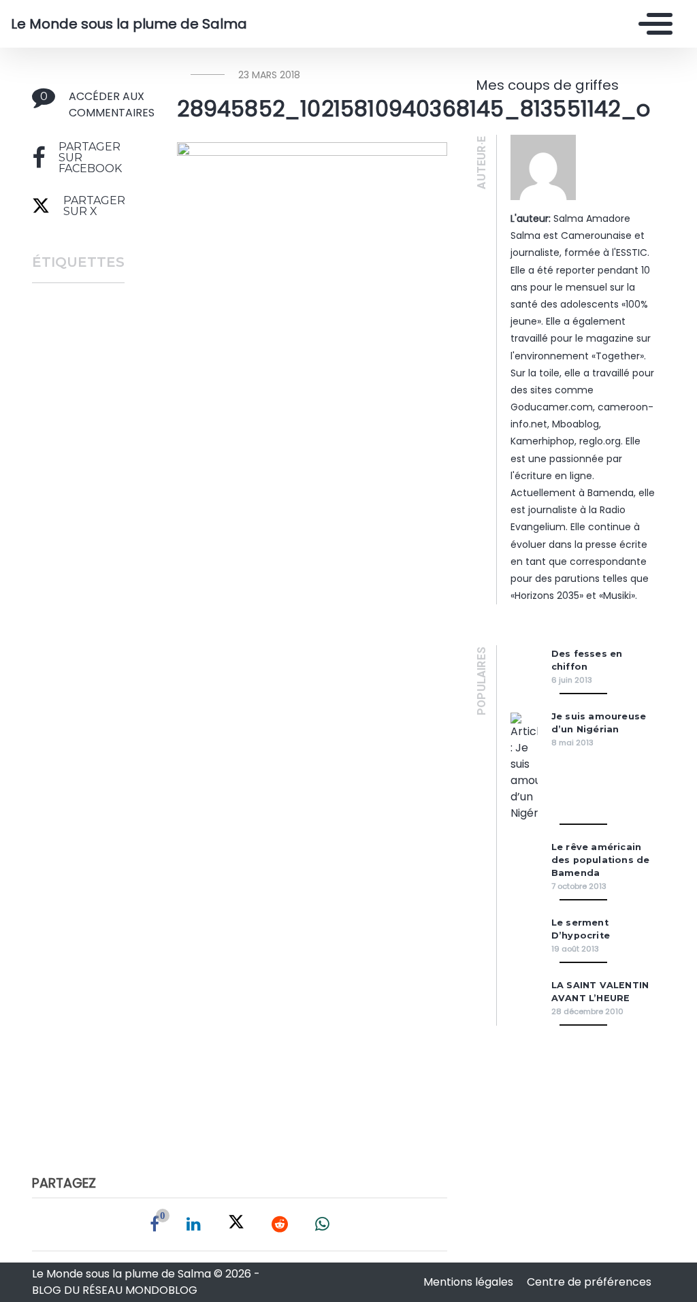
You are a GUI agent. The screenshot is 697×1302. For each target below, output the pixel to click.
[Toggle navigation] (652, 24)
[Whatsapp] (322, 1224)
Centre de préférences (589, 1282)
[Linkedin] (194, 1224)
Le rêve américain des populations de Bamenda (600, 860)
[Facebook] (154, 1224)
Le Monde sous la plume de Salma (129, 23)
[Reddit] (280, 1224)
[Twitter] (236, 1224)
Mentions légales (469, 1282)
